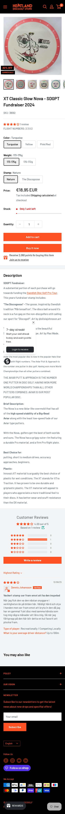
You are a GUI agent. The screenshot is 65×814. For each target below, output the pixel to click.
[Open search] (45, 7)
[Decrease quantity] (20, 224)
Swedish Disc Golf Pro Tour (42, 292)
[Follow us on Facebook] (5, 760)
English (8, 743)
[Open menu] (5, 7)
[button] (11, 124)
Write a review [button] (32, 560)
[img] (11, 582)
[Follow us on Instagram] (12, 760)
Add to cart (32, 237)
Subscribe (15, 727)
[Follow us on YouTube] (19, 760)
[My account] (51, 7)
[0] (59, 7)
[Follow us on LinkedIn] (25, 760)
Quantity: (8, 224)
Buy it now (32, 248)
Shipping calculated (42, 195)
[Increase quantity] (38, 224)
